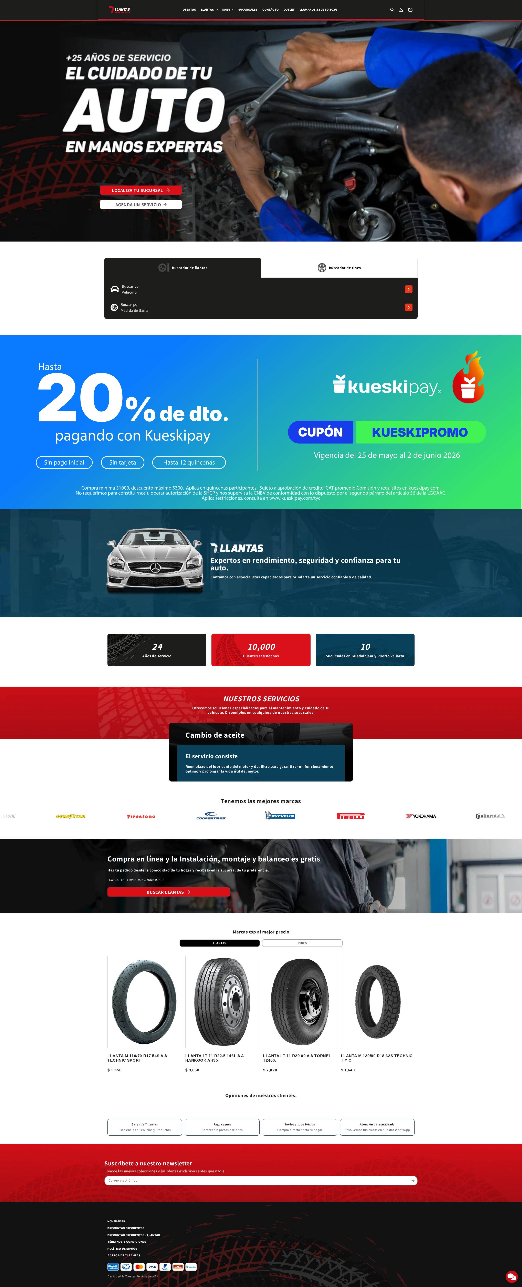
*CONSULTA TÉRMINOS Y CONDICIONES (135, 880)
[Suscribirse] (412, 1180)
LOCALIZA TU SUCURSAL (137, 190)
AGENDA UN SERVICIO (138, 204)
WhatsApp (402, 1130)
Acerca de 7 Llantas (123, 1255)
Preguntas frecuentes (125, 1228)
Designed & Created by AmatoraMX (132, 1276)
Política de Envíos (122, 1248)
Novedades (116, 1221)
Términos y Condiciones (126, 1241)
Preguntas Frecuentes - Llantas (133, 1235)
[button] (209, 10)
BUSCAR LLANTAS (165, 892)
